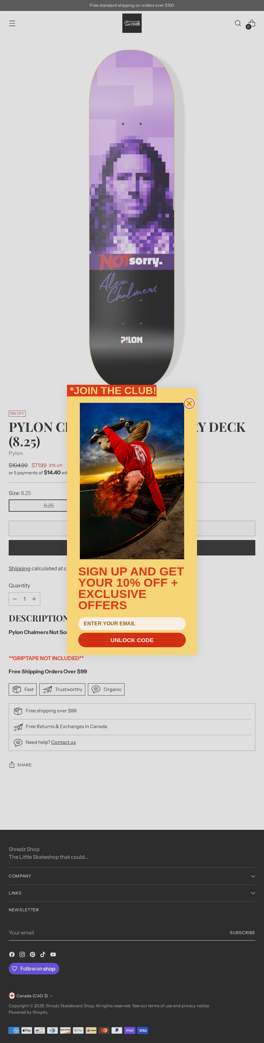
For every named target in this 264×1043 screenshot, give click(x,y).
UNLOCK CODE (132, 640)
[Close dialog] (189, 403)
